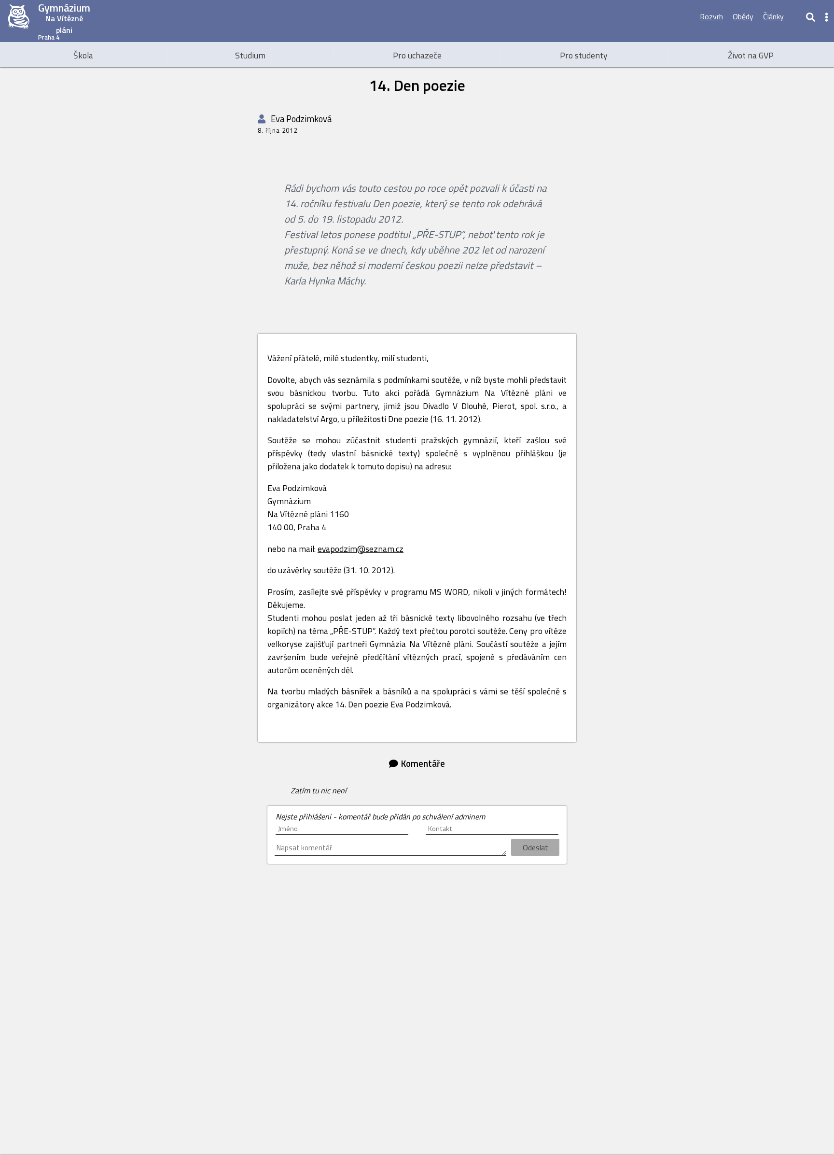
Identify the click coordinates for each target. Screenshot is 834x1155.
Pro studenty (584, 55)
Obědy (743, 16)
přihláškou (534, 453)
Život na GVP (751, 55)
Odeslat (535, 847)
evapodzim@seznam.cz (360, 548)
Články (773, 16)
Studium (250, 55)
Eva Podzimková (300, 119)
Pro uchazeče (417, 55)
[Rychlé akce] (827, 16)
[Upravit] (794, 16)
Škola (83, 55)
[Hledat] (810, 16)
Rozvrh (711, 16)
